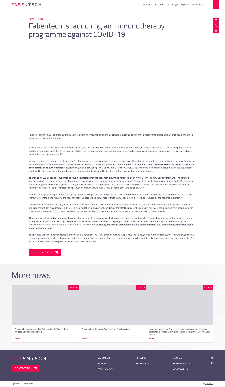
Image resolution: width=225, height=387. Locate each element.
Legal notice (16, 384)
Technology (172, 4)
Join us (177, 358)
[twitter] (212, 363)
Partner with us (183, 364)
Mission (159, 4)
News (32, 19)
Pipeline (185, 4)
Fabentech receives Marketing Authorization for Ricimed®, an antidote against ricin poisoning (42, 330)
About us (147, 4)
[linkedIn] (212, 358)
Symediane (209, 384)
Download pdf (42, 252)
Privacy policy (28, 384)
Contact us (23, 368)
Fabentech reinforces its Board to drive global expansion (106, 329)
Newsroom (197, 4)
